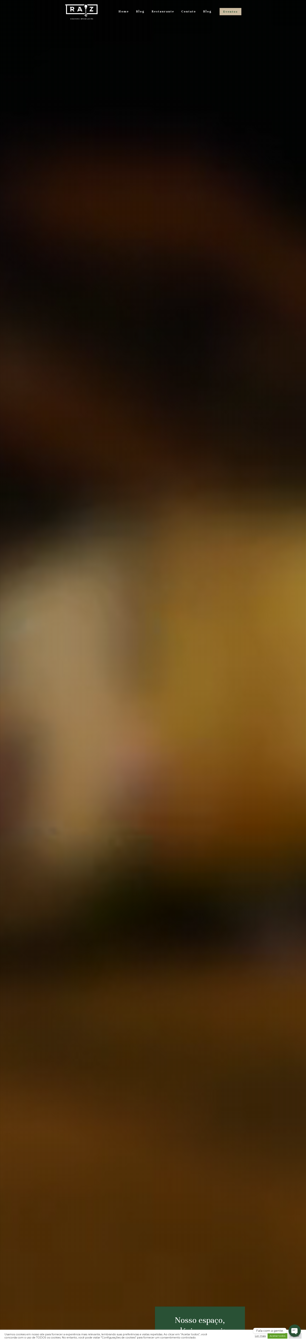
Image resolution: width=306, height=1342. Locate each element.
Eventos (230, 11)
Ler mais (260, 1336)
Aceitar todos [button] (277, 1335)
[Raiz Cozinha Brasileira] (81, 11)
